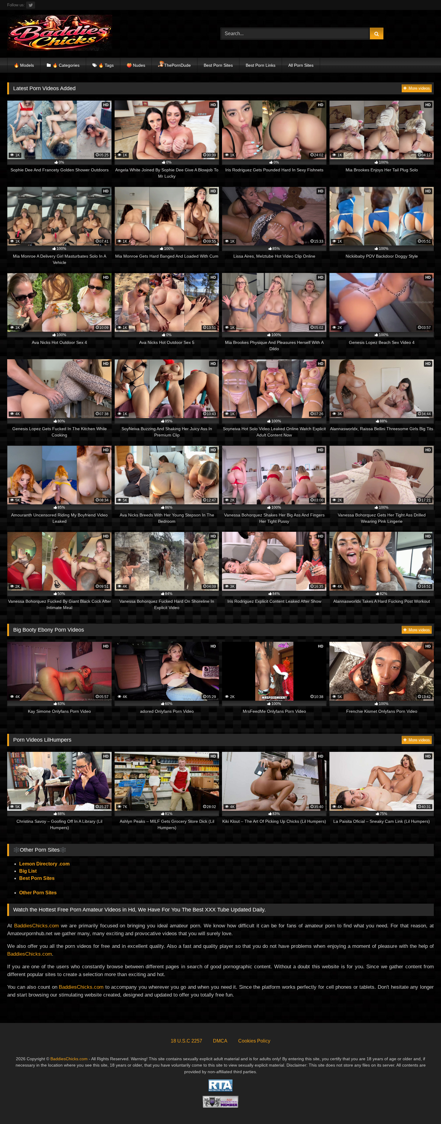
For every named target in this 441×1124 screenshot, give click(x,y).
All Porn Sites (301, 65)
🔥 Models (24, 65)
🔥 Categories (66, 65)
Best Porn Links (260, 65)
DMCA (220, 1040)
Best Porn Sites (218, 65)
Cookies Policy (254, 1040)
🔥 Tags (106, 65)
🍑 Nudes (136, 65)
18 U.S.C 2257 (186, 1040)
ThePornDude (177, 65)
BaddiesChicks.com (36, 926)
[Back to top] (422, 1106)
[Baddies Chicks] (59, 34)
